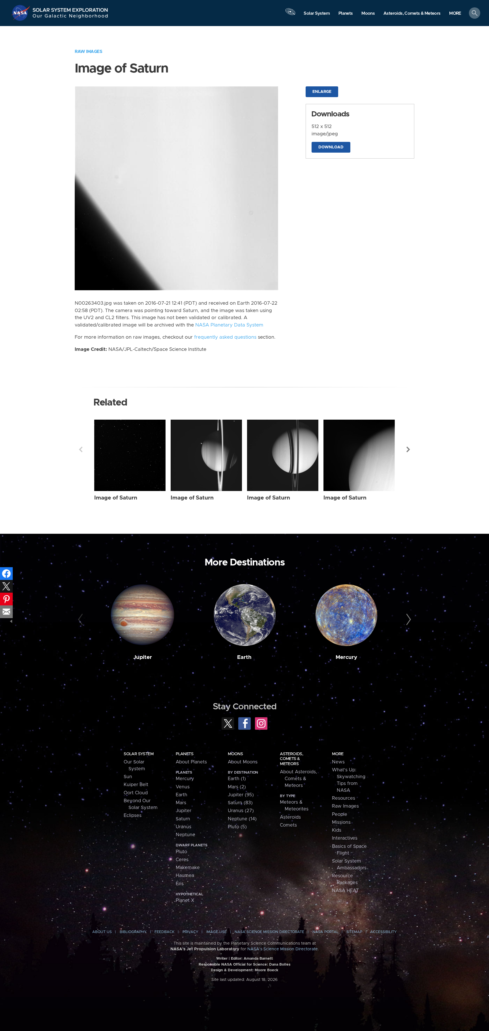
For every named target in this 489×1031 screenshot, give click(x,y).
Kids (336, 830)
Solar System (138, 754)
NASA (21, 13)
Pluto (181, 851)
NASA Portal (325, 932)
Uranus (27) (241, 810)
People (339, 814)
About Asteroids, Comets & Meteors (298, 779)
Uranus (183, 827)
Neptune (185, 835)
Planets (184, 754)
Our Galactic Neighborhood (70, 17)
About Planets (191, 762)
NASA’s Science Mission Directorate (282, 949)
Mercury (346, 657)
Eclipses (132, 815)
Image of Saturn (115, 498)
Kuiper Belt (136, 784)
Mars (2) (237, 787)
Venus (183, 787)
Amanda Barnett (258, 958)
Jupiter (142, 657)
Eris (180, 883)
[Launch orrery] (290, 14)
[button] (455, 13)
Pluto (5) (237, 827)
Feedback (164, 932)
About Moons (243, 762)
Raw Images (88, 52)
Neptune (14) (242, 819)
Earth (244, 657)
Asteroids (290, 817)
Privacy (190, 932)
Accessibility (383, 932)
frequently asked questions (225, 337)
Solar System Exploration (70, 8)
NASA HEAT (345, 890)
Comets (288, 825)
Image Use (216, 932)
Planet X (185, 900)
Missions (341, 822)
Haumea (185, 875)
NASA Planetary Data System (229, 325)
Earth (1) (237, 778)
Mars (181, 803)
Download (331, 147)
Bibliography (133, 932)
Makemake (188, 867)
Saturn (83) (240, 803)
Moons (235, 754)
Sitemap (354, 932)
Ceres (182, 859)
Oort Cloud (136, 793)
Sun (128, 776)
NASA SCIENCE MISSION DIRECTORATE (269, 932)
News (338, 762)
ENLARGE (321, 92)
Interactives (344, 838)
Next (408, 449)
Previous (80, 449)
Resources (343, 798)
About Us (102, 932)
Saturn (183, 819)
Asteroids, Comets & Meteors (291, 759)
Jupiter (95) (241, 795)
